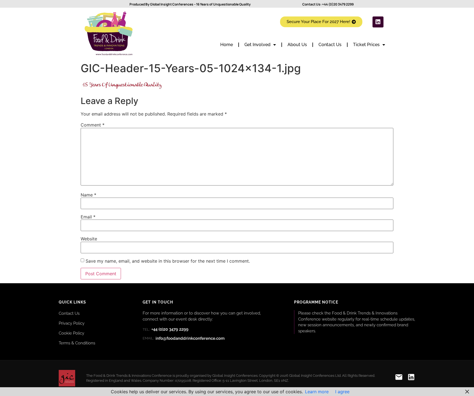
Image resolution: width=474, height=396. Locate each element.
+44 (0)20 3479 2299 (338, 4)
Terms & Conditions (77, 343)
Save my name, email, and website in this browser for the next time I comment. (168, 261)
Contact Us (330, 44)
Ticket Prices (366, 44)
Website (89, 239)
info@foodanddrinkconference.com (184, 338)
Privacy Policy (71, 323)
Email (88, 217)
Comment (93, 125)
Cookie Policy (71, 333)
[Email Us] (399, 378)
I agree (342, 391)
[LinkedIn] (411, 378)
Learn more (317, 391)
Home (226, 44)
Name (88, 195)
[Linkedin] (378, 21)
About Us (297, 44)
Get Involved (257, 44)
